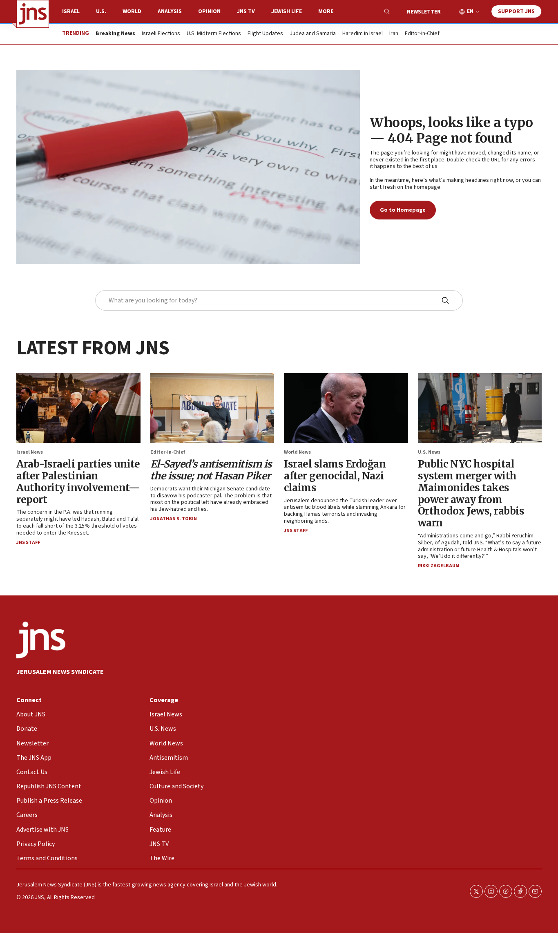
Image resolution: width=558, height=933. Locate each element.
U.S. (101, 11)
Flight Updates (265, 34)
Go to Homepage (403, 210)
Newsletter (424, 12)
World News (297, 452)
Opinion (209, 11)
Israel (71, 11)
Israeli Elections (161, 34)
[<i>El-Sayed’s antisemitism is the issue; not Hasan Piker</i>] (212, 408)
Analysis (170, 11)
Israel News (29, 452)
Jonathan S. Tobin (173, 518)
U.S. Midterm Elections (214, 34)
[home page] (32, 14)
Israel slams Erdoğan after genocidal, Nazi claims (335, 476)
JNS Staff (28, 542)
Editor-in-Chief (422, 34)
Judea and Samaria (313, 34)
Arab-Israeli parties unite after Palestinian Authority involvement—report (78, 482)
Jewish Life (286, 11)
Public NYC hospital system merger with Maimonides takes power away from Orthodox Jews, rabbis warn (471, 493)
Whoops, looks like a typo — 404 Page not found (451, 130)
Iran (393, 34)
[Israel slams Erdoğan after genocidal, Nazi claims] (346, 408)
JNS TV (246, 11)
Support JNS (516, 11)
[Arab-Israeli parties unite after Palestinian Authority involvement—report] (78, 408)
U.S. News (429, 452)
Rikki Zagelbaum (439, 565)
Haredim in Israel (362, 34)
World (132, 11)
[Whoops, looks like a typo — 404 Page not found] (188, 167)
